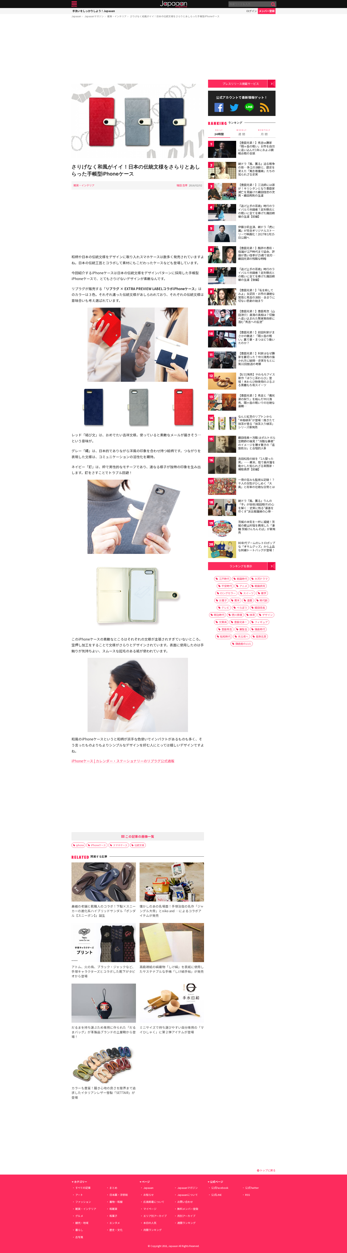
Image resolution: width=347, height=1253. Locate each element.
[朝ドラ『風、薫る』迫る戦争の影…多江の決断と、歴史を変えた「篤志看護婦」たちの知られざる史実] (222, 171)
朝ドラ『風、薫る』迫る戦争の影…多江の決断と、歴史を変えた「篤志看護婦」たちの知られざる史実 (256, 169)
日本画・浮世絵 (118, 1195)
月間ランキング (152, 1230)
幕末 (237, 600)
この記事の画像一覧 (139, 836)
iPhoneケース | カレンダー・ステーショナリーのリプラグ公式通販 (122, 760)
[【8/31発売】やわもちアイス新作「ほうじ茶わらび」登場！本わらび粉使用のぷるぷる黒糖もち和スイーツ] (222, 382)
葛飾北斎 (261, 636)
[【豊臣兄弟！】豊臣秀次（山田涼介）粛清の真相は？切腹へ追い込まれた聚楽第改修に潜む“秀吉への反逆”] (222, 318)
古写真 (79, 1237)
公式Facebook (219, 107)
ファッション (83, 1202)
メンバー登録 (267, 11)
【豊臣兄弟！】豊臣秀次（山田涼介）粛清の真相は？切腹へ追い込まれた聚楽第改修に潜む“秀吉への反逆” (256, 316)
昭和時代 (225, 636)
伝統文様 (139, 845)
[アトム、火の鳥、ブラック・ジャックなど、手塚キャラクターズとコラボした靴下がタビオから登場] (103, 943)
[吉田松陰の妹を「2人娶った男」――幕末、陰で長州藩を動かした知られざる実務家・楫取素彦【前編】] (222, 466)
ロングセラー (228, 593)
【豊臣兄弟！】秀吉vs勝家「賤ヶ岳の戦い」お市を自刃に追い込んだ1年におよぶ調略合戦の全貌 (256, 147)
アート (79, 1195)
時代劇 (263, 600)
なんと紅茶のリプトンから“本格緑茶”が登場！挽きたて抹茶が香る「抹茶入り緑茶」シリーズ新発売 (256, 421)
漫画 (249, 600)
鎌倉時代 (260, 629)
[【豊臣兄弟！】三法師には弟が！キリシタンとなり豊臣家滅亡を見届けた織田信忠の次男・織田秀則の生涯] (222, 192)
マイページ (149, 1209)
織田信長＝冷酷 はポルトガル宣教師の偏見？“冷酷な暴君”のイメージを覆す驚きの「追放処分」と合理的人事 (256, 442)
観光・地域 (81, 1223)
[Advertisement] (137, 51)
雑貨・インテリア (117, 16)
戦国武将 (260, 586)
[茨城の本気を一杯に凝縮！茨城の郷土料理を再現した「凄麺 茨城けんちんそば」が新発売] (222, 529)
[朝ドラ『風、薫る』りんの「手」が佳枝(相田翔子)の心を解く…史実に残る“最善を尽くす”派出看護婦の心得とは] (222, 508)
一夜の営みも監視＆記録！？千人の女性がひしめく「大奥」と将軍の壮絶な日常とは (256, 483)
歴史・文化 (115, 1230)
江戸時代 (224, 579)
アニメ (243, 586)
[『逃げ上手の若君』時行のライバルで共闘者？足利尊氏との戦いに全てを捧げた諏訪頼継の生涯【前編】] (222, 213)
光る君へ (243, 636)
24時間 (219, 132)
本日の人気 (149, 1223)
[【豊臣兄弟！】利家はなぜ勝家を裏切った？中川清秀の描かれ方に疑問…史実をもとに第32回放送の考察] (222, 360)
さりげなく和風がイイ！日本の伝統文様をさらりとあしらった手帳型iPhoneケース (174, 16)
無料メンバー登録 (187, 1209)
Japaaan (173, 4)
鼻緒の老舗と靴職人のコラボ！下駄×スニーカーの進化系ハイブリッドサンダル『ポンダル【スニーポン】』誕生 (103, 911)
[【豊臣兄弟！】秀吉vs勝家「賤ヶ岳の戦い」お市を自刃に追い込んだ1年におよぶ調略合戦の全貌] (222, 150)
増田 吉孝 (182, 185)
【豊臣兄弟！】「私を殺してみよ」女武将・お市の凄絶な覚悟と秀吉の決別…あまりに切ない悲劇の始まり (256, 295)
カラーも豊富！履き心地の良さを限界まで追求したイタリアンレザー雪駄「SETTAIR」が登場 (103, 1092)
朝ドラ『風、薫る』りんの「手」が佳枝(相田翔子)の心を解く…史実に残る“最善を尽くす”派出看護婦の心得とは (256, 508)
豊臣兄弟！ (240, 622)
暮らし (79, 1230)
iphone (80, 845)
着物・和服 (115, 1202)
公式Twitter (234, 107)
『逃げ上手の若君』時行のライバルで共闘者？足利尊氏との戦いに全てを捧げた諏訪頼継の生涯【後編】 (256, 274)
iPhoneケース (98, 845)
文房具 (223, 622)
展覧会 (243, 629)
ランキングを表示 (241, 566)
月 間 (264, 132)
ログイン (251, 11)
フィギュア (261, 622)
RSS (264, 107)
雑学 (263, 593)
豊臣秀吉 (226, 629)
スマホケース (120, 845)
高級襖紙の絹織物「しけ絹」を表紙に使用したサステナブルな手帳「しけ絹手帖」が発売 (172, 969)
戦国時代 (242, 579)
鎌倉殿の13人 (243, 644)
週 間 (242, 132)
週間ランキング (186, 1223)
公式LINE (249, 107)
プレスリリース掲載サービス (240, 83)
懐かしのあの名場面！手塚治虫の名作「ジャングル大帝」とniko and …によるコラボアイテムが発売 (172, 911)
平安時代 (226, 586)
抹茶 (252, 615)
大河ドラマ (261, 579)
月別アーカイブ (186, 1216)
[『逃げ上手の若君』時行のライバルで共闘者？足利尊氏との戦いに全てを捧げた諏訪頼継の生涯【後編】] (222, 276)
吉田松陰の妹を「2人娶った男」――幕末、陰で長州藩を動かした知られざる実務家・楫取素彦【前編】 (256, 463)
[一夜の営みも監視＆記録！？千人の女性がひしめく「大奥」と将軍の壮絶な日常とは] (222, 487)
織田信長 (260, 607)
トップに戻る (267, 1170)
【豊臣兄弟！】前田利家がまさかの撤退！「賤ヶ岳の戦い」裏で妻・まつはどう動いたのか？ (256, 337)
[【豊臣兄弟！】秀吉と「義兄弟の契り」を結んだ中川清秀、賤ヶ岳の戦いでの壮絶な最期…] (222, 403)
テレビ (225, 607)
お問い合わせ (185, 1202)
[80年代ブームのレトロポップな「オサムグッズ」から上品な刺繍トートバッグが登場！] (222, 550)
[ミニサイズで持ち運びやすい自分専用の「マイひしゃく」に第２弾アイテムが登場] (172, 1004)
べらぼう (242, 607)
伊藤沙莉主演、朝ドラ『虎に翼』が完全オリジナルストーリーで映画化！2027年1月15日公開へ (256, 232)
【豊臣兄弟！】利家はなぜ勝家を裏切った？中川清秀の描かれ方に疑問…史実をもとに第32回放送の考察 (256, 358)
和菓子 (113, 1216)
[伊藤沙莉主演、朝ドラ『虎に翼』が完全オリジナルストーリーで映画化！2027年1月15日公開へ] (222, 234)
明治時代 (219, 615)
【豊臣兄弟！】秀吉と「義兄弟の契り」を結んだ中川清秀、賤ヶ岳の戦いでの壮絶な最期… (256, 400)
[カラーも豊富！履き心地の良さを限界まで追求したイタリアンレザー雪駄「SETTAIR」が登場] (103, 1064)
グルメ (79, 1216)
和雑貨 (113, 1209)
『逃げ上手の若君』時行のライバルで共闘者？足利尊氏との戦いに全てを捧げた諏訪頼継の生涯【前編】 (256, 211)
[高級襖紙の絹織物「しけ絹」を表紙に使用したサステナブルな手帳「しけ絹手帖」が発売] (172, 943)
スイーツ (248, 593)
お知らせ (148, 1195)
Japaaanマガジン (94, 16)
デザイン (267, 615)
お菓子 (223, 600)
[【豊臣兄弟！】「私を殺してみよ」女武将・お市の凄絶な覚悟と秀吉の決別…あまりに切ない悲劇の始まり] (222, 297)
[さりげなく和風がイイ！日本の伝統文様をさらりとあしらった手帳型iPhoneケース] (137, 121)
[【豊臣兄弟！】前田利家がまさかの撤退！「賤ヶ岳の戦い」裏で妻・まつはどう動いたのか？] (222, 339)
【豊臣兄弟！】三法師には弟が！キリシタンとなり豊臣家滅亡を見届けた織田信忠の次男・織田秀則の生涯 (256, 190)
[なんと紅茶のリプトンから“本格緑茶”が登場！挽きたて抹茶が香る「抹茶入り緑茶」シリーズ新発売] (222, 424)
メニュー (74, 4)
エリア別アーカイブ (155, 1216)
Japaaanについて (187, 1195)
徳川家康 (237, 615)
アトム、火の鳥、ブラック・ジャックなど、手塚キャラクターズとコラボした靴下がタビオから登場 (103, 971)
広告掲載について (153, 1202)
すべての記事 (83, 1188)
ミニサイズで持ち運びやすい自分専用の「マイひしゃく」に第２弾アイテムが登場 (172, 1029)
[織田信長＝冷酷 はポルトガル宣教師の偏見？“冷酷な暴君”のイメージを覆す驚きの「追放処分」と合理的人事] (222, 445)
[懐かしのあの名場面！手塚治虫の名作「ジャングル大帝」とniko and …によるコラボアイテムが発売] (172, 882)
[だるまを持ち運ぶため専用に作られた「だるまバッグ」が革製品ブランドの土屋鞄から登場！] (103, 1004)
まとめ (113, 1188)
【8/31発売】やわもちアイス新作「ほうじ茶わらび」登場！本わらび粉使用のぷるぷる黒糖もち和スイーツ (256, 379)
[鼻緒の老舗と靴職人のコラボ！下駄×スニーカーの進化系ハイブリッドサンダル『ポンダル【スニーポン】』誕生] (103, 882)
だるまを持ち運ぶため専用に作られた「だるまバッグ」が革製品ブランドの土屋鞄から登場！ (103, 1032)
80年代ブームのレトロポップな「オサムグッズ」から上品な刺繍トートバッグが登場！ (256, 546)
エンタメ (114, 1223)
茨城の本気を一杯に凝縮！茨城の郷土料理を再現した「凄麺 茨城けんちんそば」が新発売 (256, 527)
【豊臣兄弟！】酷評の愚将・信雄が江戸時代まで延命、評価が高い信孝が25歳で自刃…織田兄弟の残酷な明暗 (256, 253)
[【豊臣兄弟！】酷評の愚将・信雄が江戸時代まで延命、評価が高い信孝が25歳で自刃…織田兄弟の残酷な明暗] (222, 255)
